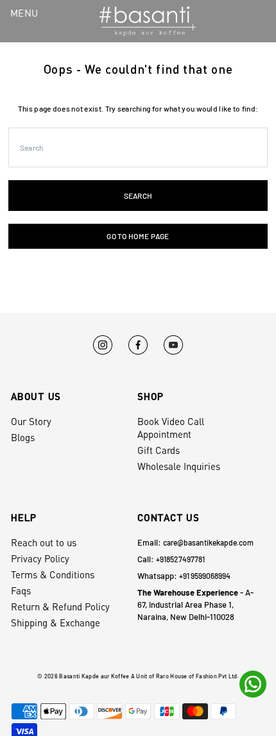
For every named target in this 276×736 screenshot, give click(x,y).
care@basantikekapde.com (208, 542)
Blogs (23, 437)
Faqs (21, 590)
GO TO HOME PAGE (138, 235)
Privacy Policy (40, 558)
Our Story (31, 421)
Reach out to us (43, 542)
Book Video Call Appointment (170, 427)
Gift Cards (158, 450)
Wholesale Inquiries (178, 466)
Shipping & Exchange (55, 622)
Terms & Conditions (52, 574)
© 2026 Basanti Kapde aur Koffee (83, 676)
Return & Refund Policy (60, 606)
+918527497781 (180, 559)
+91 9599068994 (204, 575)
